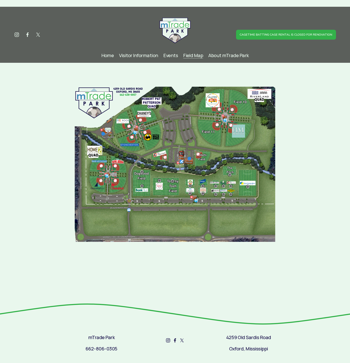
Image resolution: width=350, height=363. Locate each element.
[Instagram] (17, 34)
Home (107, 55)
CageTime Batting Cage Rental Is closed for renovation (286, 35)
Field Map (193, 55)
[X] (38, 34)
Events (170, 55)
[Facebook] (27, 34)
